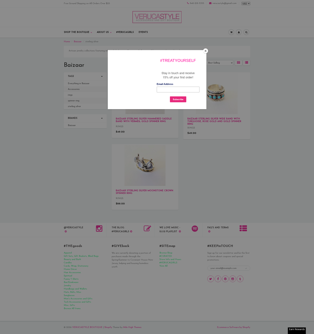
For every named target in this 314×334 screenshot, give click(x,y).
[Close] (205, 50)
